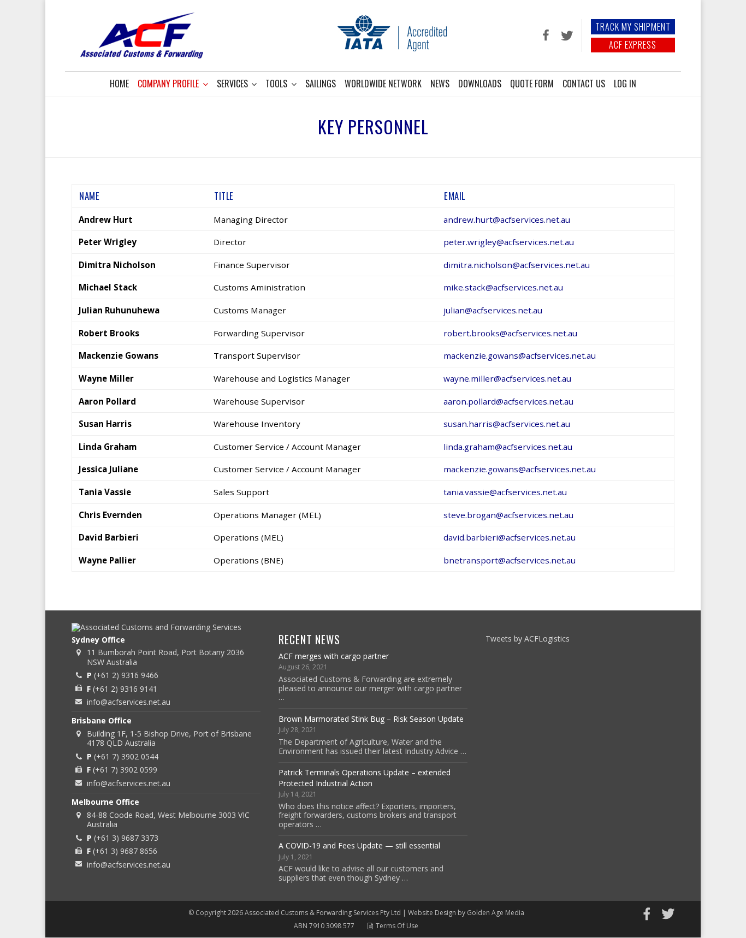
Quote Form (532, 83)
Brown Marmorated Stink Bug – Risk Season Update (371, 719)
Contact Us (584, 83)
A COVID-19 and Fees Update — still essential (359, 845)
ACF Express (632, 44)
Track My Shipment (633, 26)
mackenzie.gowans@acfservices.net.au (519, 469)
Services (232, 83)
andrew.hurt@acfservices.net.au (506, 219)
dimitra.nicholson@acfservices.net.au (516, 264)
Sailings (320, 83)
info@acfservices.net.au (128, 702)
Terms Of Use (397, 925)
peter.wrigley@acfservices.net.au (508, 241)
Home (119, 83)
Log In (625, 83)
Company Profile (168, 83)
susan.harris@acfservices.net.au (506, 423)
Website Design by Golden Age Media (466, 912)
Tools (276, 83)
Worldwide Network (383, 83)
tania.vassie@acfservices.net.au (505, 491)
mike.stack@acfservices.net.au (503, 287)
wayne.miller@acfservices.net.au (507, 378)
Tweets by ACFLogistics (528, 638)
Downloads (479, 83)
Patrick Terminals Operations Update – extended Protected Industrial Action (365, 777)
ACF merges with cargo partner (334, 656)
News (439, 83)
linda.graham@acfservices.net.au (507, 446)
